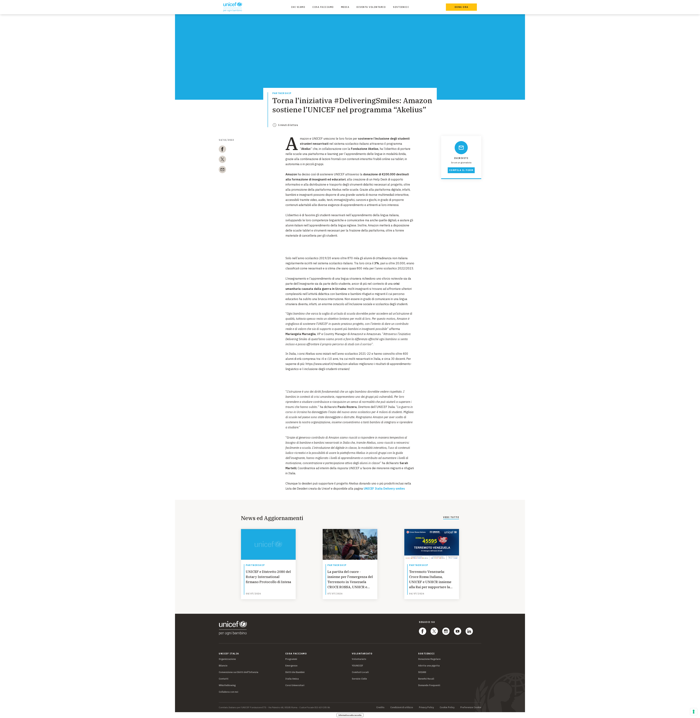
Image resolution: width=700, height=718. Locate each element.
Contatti (223, 678)
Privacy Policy (426, 707)
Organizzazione (227, 659)
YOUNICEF (357, 665)
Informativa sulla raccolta (350, 715)
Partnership (281, 93)
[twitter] (222, 160)
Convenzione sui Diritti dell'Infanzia (238, 672)
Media (345, 7)
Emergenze (291, 665)
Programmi (291, 659)
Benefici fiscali (426, 678)
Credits (380, 707)
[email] (222, 170)
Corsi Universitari (294, 685)
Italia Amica (292, 678)
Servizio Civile (359, 678)
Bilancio (223, 665)
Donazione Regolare (429, 659)
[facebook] (222, 149)
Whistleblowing (227, 685)
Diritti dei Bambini (294, 672)
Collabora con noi (228, 691)
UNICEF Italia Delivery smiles (384, 488)
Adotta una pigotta (429, 665)
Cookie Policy (447, 707)
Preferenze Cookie (470, 707)
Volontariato (359, 659)
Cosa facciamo (323, 7)
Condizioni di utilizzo (401, 707)
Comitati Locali (360, 672)
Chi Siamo (298, 7)
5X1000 (422, 672)
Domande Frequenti (429, 685)
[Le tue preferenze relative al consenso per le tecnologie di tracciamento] (693, 711)
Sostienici (401, 7)
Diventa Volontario (371, 7)
